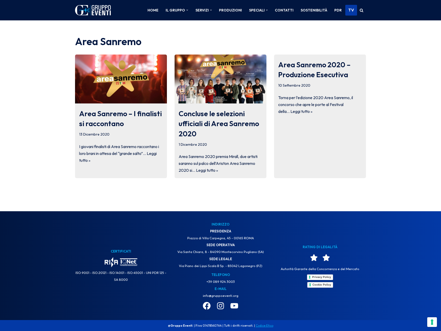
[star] (314, 258)
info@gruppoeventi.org (220, 296)
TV (351, 9)
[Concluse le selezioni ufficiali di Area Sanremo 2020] (220, 79)
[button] (187, 10)
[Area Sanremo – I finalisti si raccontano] (121, 79)
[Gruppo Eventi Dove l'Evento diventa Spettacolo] (93, 10)
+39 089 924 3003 (220, 282)
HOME (153, 10)
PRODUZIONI (230, 10)
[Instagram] (220, 305)
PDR (338, 10)
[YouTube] (234, 305)
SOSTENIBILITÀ (314, 10)
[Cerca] (361, 10)
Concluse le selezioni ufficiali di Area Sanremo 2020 (219, 123)
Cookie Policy (321, 284)
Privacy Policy (321, 277)
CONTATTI (284, 10)
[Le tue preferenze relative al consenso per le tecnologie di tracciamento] (432, 322)
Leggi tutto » (207, 170)
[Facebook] (206, 305)
